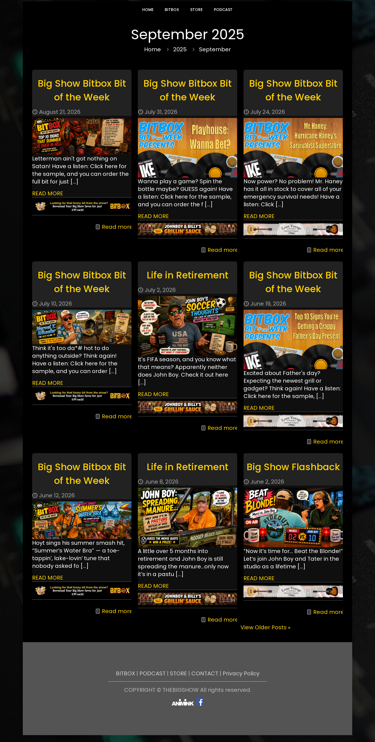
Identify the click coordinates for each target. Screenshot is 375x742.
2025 (180, 49)
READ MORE (47, 193)
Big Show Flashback (293, 466)
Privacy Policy (241, 673)
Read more (117, 227)
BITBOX (125, 673)
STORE (178, 673)
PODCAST (152, 673)
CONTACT (204, 673)
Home (152, 49)
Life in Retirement (187, 275)
